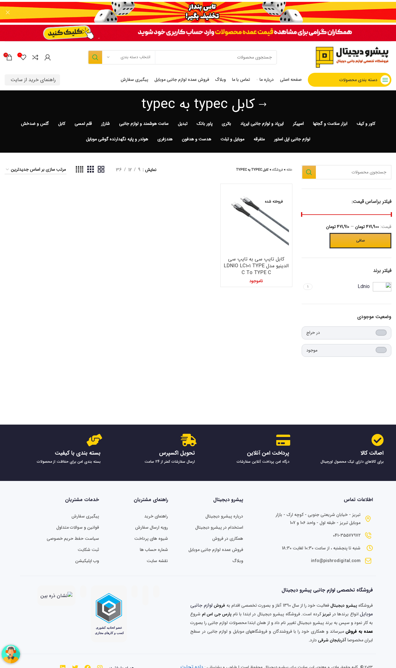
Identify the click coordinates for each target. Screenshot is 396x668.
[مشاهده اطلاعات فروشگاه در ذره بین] (56, 595)
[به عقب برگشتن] (262, 104)
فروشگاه (277, 169)
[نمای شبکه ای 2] (101, 169)
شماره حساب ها (154, 549)
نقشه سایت (157, 560)
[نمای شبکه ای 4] (79, 169)
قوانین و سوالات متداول (77, 527)
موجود (311, 350)
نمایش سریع (228, 211)
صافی (360, 240)
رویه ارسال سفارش (151, 527)
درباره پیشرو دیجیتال (224, 516)
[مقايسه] (228, 197)
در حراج (313, 332)
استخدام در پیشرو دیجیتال (219, 527)
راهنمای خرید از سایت (33, 80)
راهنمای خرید (156, 516)
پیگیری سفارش (85, 516)
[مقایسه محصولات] (35, 57)
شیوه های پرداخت (151, 538)
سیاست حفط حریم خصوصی (73, 538)
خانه (289, 169)
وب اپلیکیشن (87, 560)
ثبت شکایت (88, 549)
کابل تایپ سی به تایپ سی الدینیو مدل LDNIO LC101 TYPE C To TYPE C (256, 266)
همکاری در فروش (227, 538)
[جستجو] (95, 57)
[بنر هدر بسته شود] (7, 12)
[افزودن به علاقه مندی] (228, 225)
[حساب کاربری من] (47, 57)
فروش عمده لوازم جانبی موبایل (215, 549)
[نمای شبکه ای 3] (90, 169)
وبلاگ (238, 560)
